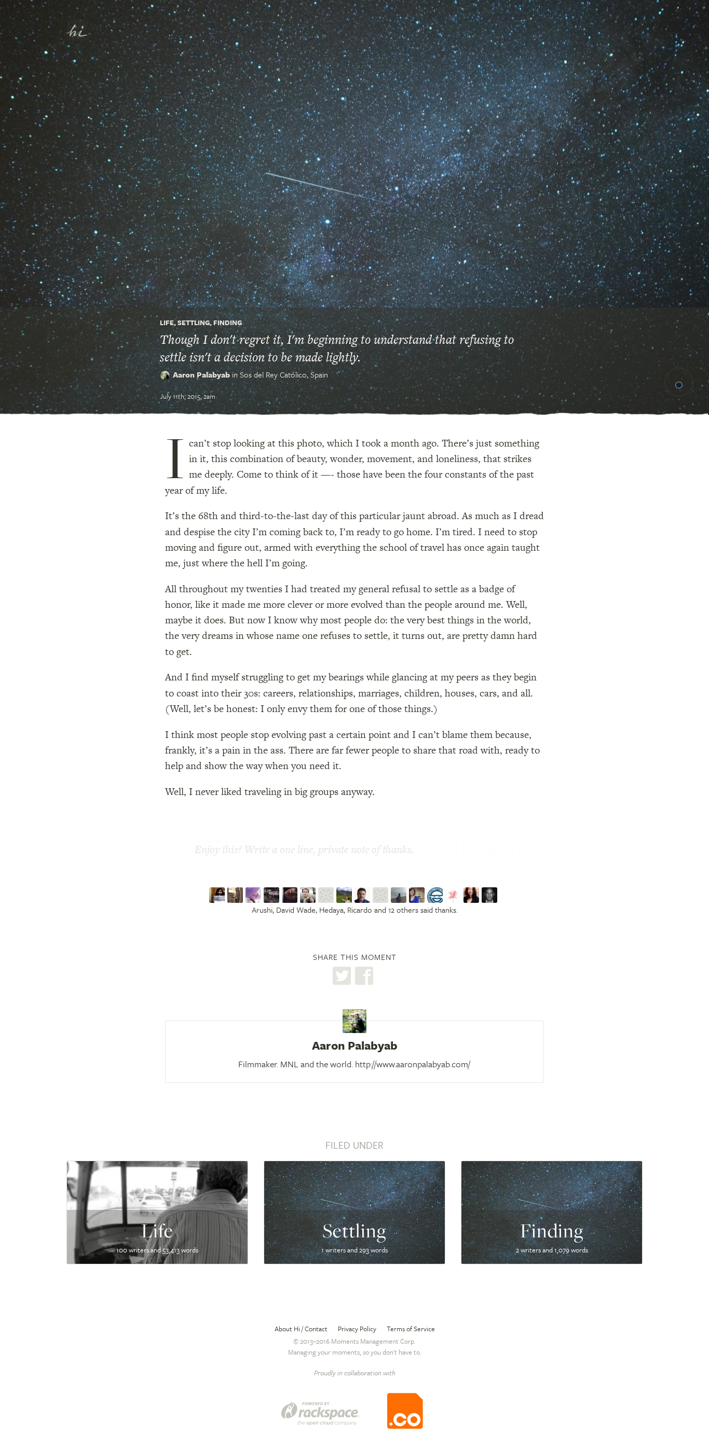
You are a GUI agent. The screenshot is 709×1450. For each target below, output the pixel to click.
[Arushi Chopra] (218, 895)
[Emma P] (327, 895)
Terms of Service (411, 1328)
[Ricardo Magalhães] (273, 895)
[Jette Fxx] (454, 895)
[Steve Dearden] (363, 895)
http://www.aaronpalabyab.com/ (412, 1063)
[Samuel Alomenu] (400, 895)
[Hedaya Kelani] (255, 895)
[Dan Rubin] (491, 895)
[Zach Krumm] (382, 895)
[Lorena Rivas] (291, 895)
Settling (194, 322)
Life (167, 322)
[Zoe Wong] (472, 895)
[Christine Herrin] (418, 895)
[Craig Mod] (309, 895)
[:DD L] (345, 895)
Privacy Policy (357, 1328)
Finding (227, 322)
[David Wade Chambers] (236, 895)
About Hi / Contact (301, 1328)
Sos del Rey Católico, (284, 374)
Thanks (488, 850)
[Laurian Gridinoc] (436, 895)
